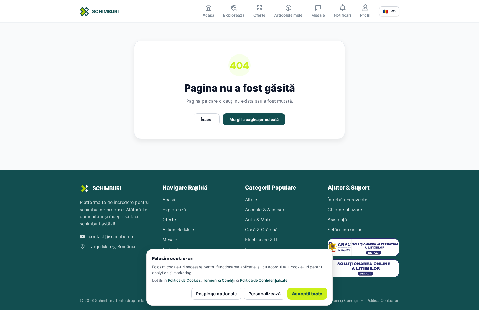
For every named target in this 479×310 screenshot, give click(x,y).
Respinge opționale (216, 293)
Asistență (337, 219)
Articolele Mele (178, 229)
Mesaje (169, 239)
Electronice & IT (261, 239)
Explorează (174, 209)
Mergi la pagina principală (254, 119)
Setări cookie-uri (345, 229)
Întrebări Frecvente (347, 199)
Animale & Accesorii (266, 209)
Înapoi (207, 119)
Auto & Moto (258, 219)
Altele (251, 199)
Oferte (169, 219)
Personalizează (264, 293)
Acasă (168, 199)
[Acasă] (99, 12)
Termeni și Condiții (219, 280)
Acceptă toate (307, 293)
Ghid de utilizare (345, 209)
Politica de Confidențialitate (263, 280)
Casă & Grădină (261, 229)
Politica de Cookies (184, 280)
